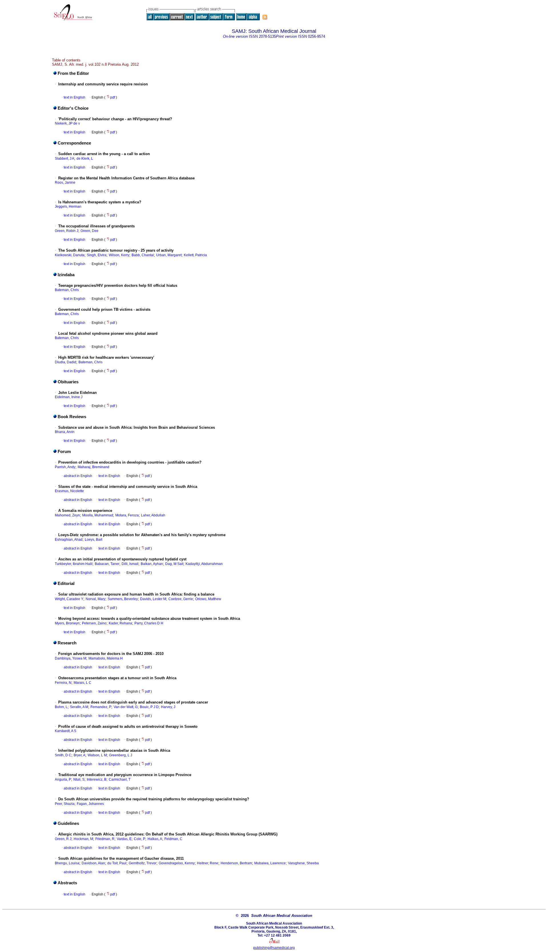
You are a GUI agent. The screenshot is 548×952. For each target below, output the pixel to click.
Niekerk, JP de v (67, 123)
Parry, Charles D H (148, 623)
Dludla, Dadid (65, 362)
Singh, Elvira (96, 255)
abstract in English (78, 476)
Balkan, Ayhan (152, 564)
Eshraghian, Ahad (68, 540)
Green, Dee (89, 231)
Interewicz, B (96, 779)
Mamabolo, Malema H (105, 658)
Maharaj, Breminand (93, 467)
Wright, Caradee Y (69, 599)
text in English (74, 97)
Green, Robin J (66, 231)
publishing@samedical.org (274, 948)
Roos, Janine (65, 183)
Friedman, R (104, 839)
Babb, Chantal (143, 255)
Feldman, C (173, 839)
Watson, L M (97, 755)
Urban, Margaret (169, 255)
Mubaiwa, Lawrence (270, 863)
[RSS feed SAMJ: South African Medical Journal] (265, 17)
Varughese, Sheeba (303, 863)
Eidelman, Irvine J (68, 397)
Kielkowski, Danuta (69, 255)
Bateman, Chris (67, 290)
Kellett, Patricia (195, 255)
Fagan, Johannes (90, 804)
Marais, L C (82, 683)
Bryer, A (79, 755)
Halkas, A (155, 839)
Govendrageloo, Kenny (177, 863)
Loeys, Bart (93, 540)
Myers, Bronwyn (67, 623)
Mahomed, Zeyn (67, 515)
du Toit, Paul (116, 863)
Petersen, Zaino (94, 623)
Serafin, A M (79, 707)
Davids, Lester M (153, 599)
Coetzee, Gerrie (180, 599)
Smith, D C (63, 755)
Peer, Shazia (64, 804)
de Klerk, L (84, 159)
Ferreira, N (63, 683)
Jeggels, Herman (68, 207)
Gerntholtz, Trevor (142, 863)
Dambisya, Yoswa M (70, 658)
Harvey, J (168, 707)
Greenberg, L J (120, 755)
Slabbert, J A (64, 159)
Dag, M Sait (174, 564)
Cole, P (139, 839)
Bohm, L (61, 707)
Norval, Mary (95, 599)
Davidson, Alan (93, 863)
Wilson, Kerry (119, 255)
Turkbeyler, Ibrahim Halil (73, 564)
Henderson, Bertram (236, 863)
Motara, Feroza (127, 515)
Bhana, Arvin (64, 432)
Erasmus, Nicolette (69, 491)
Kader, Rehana (120, 623)
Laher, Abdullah (153, 515)
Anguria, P (63, 779)
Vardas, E (124, 839)
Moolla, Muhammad (97, 515)
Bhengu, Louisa (67, 863)
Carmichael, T (119, 779)
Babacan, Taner (107, 564)
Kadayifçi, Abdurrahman (204, 564)
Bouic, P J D (149, 707)
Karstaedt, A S (65, 731)
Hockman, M (83, 839)
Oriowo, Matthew (208, 599)
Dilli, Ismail (130, 564)
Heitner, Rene (207, 863)
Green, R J (63, 839)
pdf (113, 97)
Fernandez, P (100, 707)
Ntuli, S (78, 779)
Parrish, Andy (65, 467)
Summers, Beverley (123, 599)
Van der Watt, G (126, 707)
